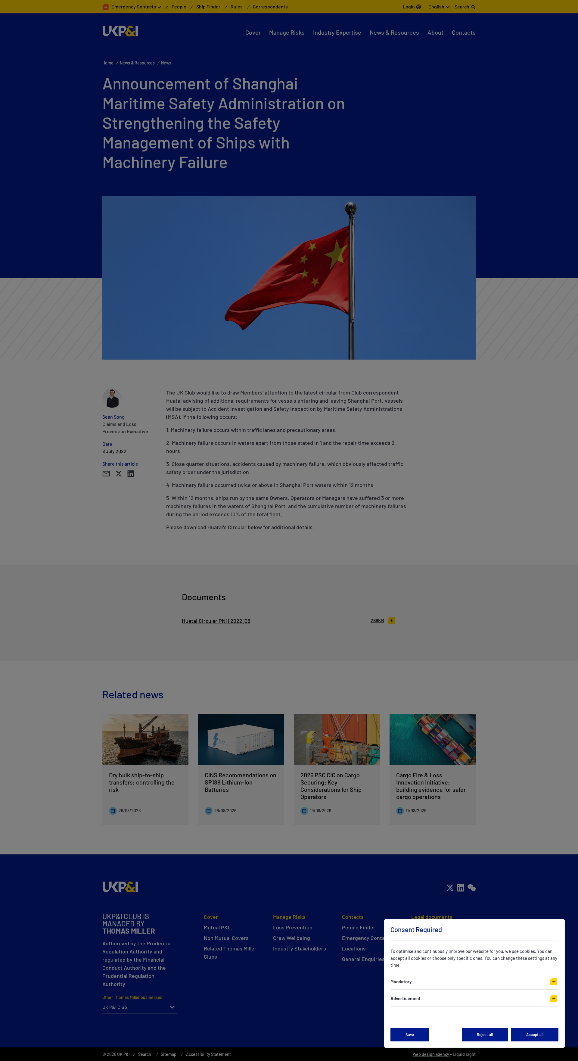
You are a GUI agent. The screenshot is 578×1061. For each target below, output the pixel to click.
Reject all (485, 1034)
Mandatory (401, 981)
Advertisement (405, 998)
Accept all (534, 1034)
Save (410, 1034)
